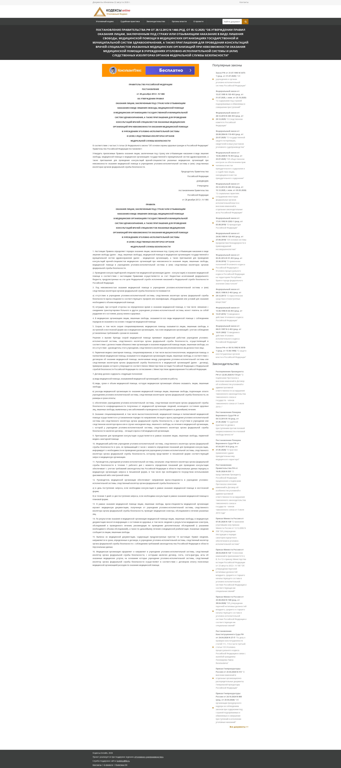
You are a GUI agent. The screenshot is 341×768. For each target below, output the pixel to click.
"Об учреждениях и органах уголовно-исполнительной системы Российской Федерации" (231, 79)
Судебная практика (130, 21)
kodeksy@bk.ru (123, 761)
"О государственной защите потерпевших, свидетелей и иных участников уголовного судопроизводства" (230, 139)
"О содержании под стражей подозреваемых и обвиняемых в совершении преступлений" (231, 99)
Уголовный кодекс (105, 21)
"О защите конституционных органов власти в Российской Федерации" (231, 352)
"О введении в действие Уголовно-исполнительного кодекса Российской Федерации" (228, 334)
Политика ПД (121, 765)
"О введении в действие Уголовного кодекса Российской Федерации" (229, 314)
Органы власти (179, 21)
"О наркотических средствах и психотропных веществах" (229, 295)
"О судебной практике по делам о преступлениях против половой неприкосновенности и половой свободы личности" (230, 423)
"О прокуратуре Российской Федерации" (229, 223)
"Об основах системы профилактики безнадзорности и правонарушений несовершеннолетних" (231, 241)
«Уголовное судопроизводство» (148, 757)
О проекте (198, 21)
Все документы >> (239, 727)
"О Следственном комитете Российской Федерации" (229, 119)
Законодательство (156, 21)
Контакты (243, 2)
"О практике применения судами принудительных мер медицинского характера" (228, 450)
